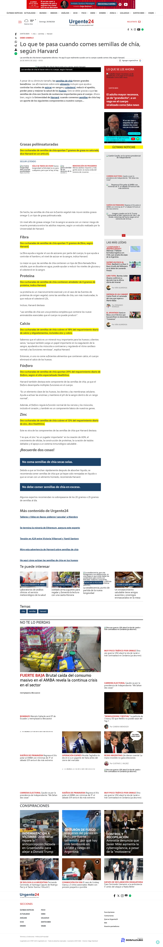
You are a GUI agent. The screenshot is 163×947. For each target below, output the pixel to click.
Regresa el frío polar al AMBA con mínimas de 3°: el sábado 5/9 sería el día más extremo (38, 758)
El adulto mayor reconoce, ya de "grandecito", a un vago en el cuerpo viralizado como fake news (122, 99)
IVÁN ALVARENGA (121, 288)
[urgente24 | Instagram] (135, 29)
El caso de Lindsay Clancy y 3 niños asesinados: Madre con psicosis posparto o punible (80, 885)
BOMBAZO (25, 716)
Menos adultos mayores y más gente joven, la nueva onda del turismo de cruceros (85, 169)
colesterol (70, 87)
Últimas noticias (15, 13)
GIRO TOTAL (111, 275)
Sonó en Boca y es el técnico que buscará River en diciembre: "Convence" (117, 316)
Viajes (151, 13)
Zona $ (113, 13)
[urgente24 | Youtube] (138, 29)
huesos (62, 91)
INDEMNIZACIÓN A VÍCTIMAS (36, 835)
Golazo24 (125, 13)
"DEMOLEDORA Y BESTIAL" (117, 716)
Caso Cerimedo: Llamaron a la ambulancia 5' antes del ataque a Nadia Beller (123, 885)
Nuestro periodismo (111, 926)
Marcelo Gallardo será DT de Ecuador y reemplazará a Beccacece (38, 717)
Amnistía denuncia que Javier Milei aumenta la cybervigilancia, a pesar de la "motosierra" (122, 846)
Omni (93, 13)
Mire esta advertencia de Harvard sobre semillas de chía (49, 549)
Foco (84, 13)
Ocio (75, 13)
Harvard (55, 97)
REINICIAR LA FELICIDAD (93, 582)
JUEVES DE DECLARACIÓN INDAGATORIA (123, 882)
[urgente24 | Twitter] (132, 29)
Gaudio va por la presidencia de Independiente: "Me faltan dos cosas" (123, 685)
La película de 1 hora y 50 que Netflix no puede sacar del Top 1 (123, 719)
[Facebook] (15, 34)
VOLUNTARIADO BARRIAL (62, 584)
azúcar (48, 87)
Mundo (43, 13)
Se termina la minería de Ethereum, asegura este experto (50, 528)
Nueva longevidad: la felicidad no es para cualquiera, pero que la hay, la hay (45, 168)
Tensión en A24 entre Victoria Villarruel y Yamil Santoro (49, 538)
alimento (65, 84)
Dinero (102, 13)
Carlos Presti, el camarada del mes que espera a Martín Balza (116, 298)
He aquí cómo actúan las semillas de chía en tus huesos (49, 560)
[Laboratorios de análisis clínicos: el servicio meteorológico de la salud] (34, 587)
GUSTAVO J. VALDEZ (121, 763)
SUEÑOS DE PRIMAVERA (31, 755)
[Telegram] (15, 45)
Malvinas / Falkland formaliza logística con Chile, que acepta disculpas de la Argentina (117, 254)
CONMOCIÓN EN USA (72, 882)
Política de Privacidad (42, 937)
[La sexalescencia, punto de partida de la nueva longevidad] (97, 585)
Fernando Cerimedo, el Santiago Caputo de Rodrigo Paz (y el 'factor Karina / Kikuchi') (39, 885)
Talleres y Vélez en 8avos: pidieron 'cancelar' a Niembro (49, 517)
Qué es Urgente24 (111, 919)
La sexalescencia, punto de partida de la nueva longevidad (96, 590)
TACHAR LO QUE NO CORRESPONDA (129, 584)
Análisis (65, 13)
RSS (105, 923)
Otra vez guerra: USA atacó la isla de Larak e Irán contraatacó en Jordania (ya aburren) (122, 653)
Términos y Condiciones (27, 937)
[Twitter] (15, 38)
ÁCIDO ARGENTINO (113, 755)
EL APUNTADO (112, 312)
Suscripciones (109, 912)
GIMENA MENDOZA (121, 726)
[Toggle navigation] (20, 21)
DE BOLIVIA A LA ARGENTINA (34, 882)
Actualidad (30, 13)
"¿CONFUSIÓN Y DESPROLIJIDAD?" (114, 248)
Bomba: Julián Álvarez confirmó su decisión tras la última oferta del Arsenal (117, 279)
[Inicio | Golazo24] (142, 29)
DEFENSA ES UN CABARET (117, 294)
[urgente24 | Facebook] (128, 29)
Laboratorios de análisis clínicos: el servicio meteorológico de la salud (33, 592)
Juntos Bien (139, 13)
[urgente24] (29, 897)
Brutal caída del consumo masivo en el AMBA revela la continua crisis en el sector (58, 680)
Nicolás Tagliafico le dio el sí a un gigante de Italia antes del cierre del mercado (81, 758)
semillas (83, 97)
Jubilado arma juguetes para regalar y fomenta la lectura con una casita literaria (66, 592)
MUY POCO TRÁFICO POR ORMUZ (120, 650)
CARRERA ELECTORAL (114, 683)
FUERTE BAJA (33, 675)
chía (23, 611)
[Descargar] (15, 49)
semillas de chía (64, 81)
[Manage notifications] (158, 942)
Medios (54, 13)
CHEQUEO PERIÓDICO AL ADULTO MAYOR (36, 584)
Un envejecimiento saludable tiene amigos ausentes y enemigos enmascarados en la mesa (127, 593)
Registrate (132, 21)
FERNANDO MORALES (117, 306)
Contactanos (109, 916)
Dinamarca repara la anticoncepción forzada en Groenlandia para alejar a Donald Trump (38, 844)
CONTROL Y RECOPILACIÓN (117, 835)
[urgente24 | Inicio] (140, 929)
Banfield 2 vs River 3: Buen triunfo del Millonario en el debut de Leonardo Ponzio (117, 267)
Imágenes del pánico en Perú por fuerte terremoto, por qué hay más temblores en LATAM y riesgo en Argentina (81, 842)
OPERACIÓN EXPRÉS (72, 755)
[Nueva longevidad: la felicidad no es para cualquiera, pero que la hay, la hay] (25, 169)
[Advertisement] (60, 123)
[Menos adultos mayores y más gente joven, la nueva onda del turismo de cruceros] (66, 169)
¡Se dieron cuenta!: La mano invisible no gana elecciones (123, 756)
